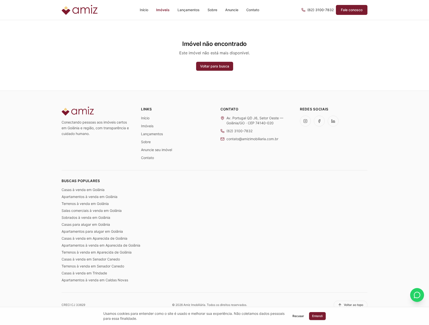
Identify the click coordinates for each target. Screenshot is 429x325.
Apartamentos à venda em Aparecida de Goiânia (101, 245)
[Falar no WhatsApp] (417, 295)
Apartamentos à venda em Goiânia (89, 197)
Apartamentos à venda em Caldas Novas (95, 280)
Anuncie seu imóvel (156, 150)
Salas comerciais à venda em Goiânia (92, 210)
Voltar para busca (214, 66)
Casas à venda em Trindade (84, 273)
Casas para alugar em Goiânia (86, 224)
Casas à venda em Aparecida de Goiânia (94, 238)
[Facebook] (319, 121)
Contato (252, 10)
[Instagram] (305, 121)
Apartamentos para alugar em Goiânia (92, 231)
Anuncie (231, 10)
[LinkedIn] (333, 121)
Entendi (317, 316)
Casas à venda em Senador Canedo (91, 259)
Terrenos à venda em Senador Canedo (93, 266)
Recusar (298, 316)
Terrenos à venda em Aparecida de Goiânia (97, 252)
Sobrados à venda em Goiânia (86, 217)
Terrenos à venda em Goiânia (85, 203)
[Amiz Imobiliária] (80, 10)
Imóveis (163, 10)
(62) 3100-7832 (320, 10)
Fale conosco (351, 10)
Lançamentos (189, 10)
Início (144, 10)
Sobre (212, 10)
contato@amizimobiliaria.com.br (252, 139)
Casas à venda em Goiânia (83, 190)
